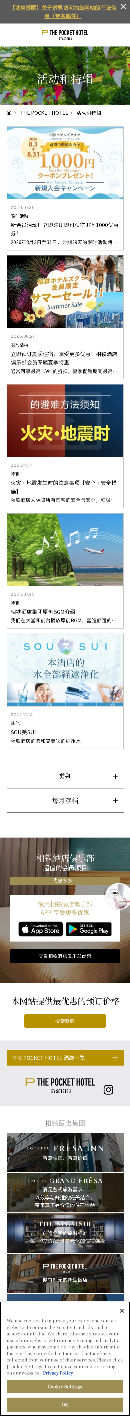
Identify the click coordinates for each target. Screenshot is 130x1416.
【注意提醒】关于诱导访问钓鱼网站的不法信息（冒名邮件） (63, 12)
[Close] (122, 1310)
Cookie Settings (65, 1386)
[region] (65, 1358)
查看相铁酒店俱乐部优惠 (65, 956)
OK (65, 1404)
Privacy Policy (58, 1373)
